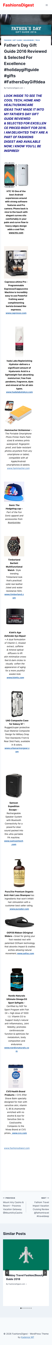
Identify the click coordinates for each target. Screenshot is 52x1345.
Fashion (7, 40)
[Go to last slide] (7, 1273)
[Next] (45, 1273)
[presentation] (26, 1254)
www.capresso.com (16, 313)
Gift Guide (17, 40)
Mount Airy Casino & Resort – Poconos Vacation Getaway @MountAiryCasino (13, 1205)
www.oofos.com (25, 953)
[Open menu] (46, 5)
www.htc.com (16, 233)
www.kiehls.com (15, 677)
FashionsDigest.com (15, 88)
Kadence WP (27, 1337)
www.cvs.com (19, 1133)
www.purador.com (19, 909)
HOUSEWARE (28, 40)
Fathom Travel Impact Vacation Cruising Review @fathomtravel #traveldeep (41, 1207)
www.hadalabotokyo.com (19, 392)
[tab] (21, 1308)
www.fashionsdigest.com (17, 1148)
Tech (37, 40)
